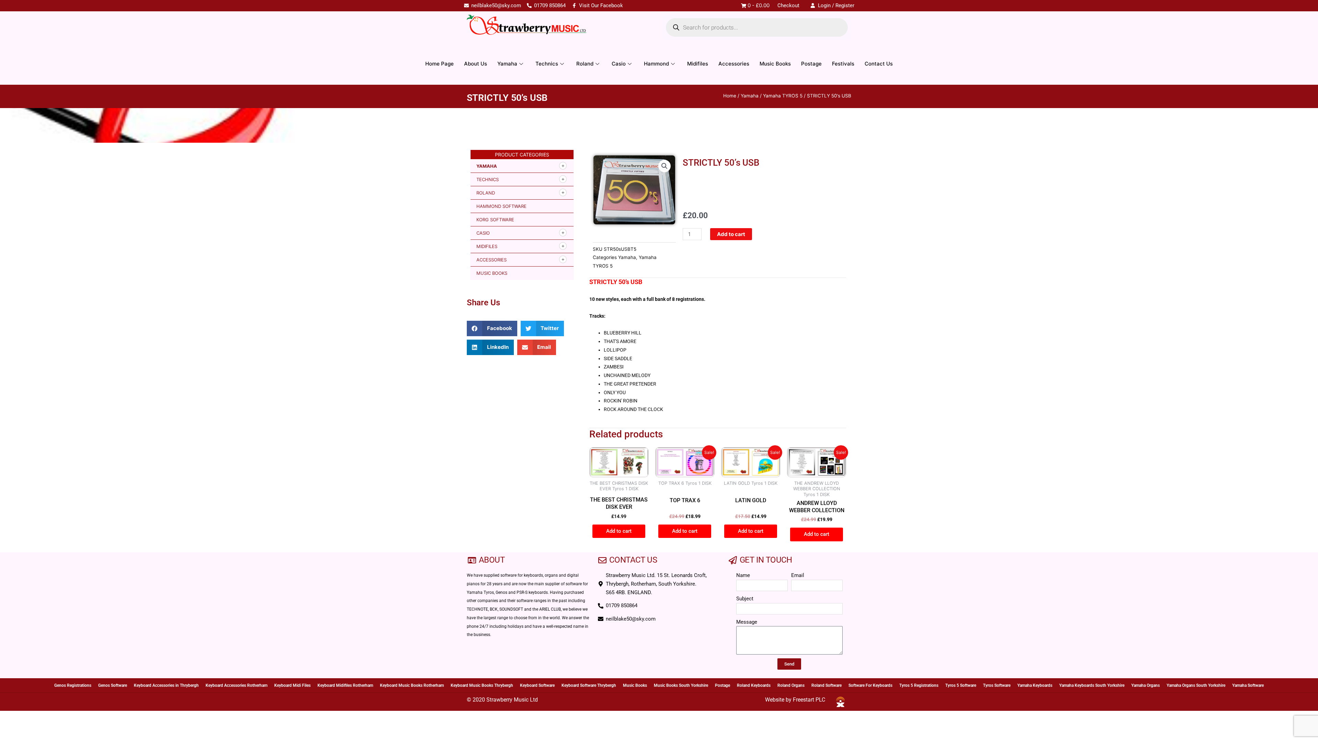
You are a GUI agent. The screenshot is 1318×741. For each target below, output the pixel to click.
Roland (584, 63)
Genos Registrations (72, 685)
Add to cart (731, 234)
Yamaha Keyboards (1034, 685)
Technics (546, 63)
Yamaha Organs (1145, 685)
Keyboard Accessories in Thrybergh (166, 685)
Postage (811, 63)
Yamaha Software (1248, 685)
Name (743, 575)
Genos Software (112, 685)
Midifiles (697, 63)
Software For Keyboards (870, 685)
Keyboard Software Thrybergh (589, 685)
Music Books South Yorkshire (681, 685)
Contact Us (879, 63)
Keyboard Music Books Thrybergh (482, 685)
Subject (744, 599)
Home (729, 95)
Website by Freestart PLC (795, 699)
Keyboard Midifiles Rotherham (345, 685)
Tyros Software (996, 685)
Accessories (733, 63)
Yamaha (507, 63)
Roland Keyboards (754, 685)
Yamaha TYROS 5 (782, 95)
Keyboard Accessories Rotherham (236, 685)
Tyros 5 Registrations (918, 685)
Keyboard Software (537, 685)
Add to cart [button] (619, 531)
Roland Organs (791, 685)
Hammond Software (501, 206)
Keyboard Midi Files (292, 685)
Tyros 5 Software (960, 685)
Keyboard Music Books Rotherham (412, 685)
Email (797, 575)
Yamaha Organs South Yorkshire (1196, 685)
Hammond (656, 63)
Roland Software (826, 685)
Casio (619, 63)
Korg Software (495, 219)
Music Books (775, 63)
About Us (475, 63)
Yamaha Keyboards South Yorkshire (1091, 685)
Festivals (843, 63)
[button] (492, 328)
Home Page (439, 63)
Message (746, 622)
